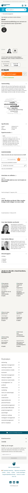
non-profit (4, 395)
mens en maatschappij (7, 392)
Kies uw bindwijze (5, 61)
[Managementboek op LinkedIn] (10, 482)
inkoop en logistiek (6, 377)
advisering (4, 362)
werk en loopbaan (6, 422)
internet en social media (7, 380)
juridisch (3, 385)
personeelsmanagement (8, 405)
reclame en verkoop (6, 415)
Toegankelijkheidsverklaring (8, 474)
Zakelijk (3, 442)
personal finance (5, 402)
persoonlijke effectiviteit (7, 407)
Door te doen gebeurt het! (4, 318)
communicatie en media (7, 370)
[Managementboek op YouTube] (14, 482)
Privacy (8, 472)
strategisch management (8, 417)
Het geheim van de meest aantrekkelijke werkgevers (6, 293)
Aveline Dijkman (17, 17)
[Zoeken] (25, 9)
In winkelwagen (10, 74)
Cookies (13, 472)
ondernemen (4, 397)
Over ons (14, 476)
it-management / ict (6, 382)
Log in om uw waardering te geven (9, 162)
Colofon (4, 472)
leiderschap (4, 387)
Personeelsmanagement (8, 13)
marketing (4, 390)
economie (4, 372)
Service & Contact (21, 474)
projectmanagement (6, 410)
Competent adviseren (19, 318)
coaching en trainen (6, 367)
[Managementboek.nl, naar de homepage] (5, 6)
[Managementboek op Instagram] (17, 482)
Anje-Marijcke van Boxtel (7, 17)
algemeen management (7, 365)
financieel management (7, 375)
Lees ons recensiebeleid (6, 168)
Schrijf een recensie (8, 165)
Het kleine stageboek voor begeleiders (20, 293)
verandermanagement (7, 420)
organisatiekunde (6, 400)
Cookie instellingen (20, 472)
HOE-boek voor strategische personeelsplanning (22, 343)
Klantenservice (5, 438)
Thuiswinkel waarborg (8, 470)
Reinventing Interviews (4, 343)
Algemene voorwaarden (20, 470)
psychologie (4, 412)
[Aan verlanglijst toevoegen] (25, 74)
